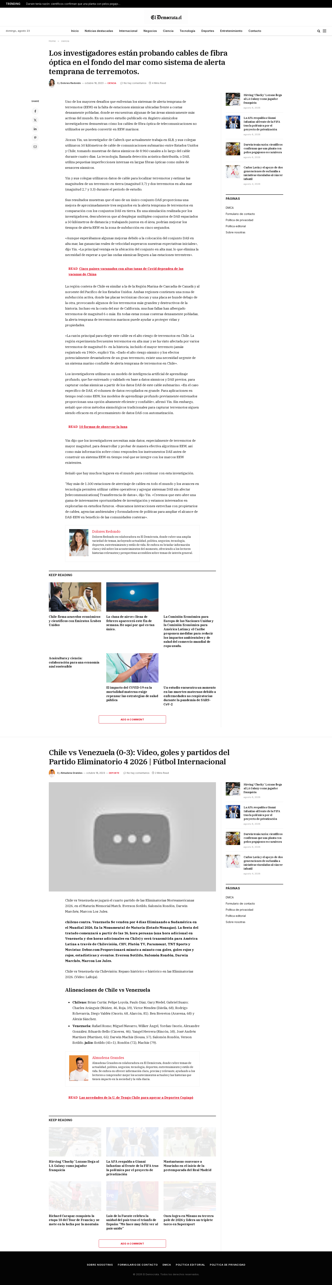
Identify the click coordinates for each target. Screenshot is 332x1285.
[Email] (35, 146)
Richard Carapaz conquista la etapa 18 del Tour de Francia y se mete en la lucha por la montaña (74, 1220)
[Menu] (324, 31)
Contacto (254, 30)
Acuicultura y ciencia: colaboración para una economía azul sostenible (74, 662)
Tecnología (187, 30)
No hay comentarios (135, 83)
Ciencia (168, 30)
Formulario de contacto (240, 213)
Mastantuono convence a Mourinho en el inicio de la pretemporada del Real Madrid (187, 1166)
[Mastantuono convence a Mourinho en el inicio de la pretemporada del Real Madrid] (190, 1142)
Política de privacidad (239, 220)
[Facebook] (35, 111)
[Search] (319, 31)
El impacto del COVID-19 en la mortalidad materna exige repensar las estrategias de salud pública (132, 694)
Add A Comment (132, 719)
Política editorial (236, 226)
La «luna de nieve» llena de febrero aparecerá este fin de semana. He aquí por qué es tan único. (130, 623)
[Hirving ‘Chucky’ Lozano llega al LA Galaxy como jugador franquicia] (233, 99)
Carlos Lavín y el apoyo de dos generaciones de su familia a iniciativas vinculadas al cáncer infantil (263, 173)
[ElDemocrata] (166, 17)
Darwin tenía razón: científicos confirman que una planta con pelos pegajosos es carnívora (74, 3)
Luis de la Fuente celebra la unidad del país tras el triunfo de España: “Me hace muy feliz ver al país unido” (132, 1222)
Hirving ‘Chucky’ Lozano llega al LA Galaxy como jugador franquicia (263, 98)
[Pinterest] (35, 137)
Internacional (128, 30)
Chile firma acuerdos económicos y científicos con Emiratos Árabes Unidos (75, 621)
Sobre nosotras (235, 232)
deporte (114, 773)
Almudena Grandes (71, 772)
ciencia (111, 83)
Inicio (75, 30)
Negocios (150, 30)
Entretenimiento (231, 30)
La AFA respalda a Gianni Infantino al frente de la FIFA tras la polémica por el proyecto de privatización (262, 123)
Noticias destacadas (99, 30)
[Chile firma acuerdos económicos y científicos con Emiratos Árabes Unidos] (75, 597)
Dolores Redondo (71, 83)
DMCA (230, 207)
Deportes (207, 30)
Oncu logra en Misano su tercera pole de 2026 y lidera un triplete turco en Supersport (189, 1220)
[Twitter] (35, 120)
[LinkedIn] (35, 129)
